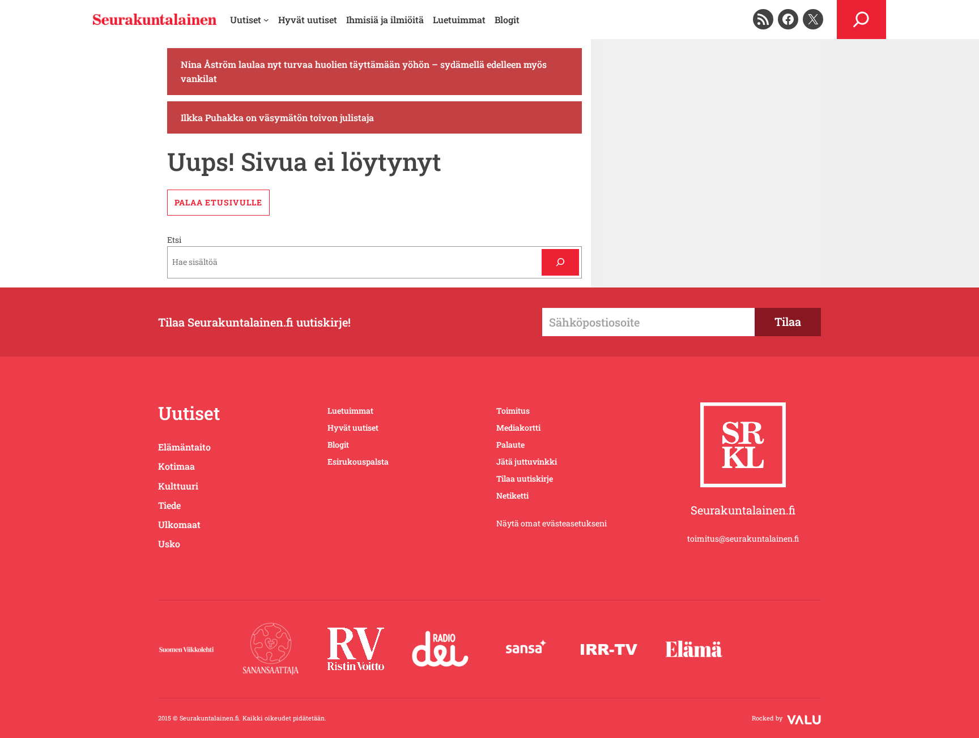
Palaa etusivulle (218, 202)
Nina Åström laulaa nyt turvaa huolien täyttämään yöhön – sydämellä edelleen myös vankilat (364, 71)
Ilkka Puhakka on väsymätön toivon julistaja (277, 117)
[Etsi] (560, 262)
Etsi (174, 239)
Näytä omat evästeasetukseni (551, 523)
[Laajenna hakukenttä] (861, 19)
